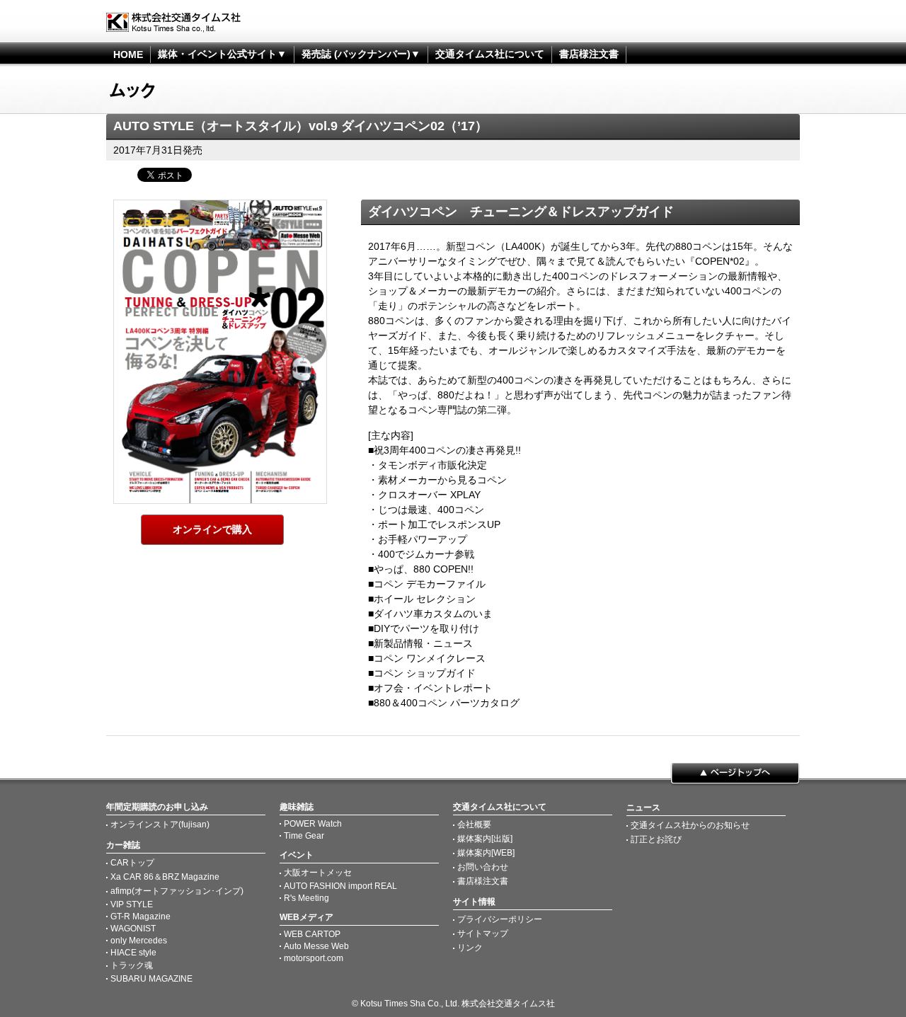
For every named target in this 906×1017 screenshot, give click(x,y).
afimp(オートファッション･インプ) (176, 891)
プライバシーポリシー (499, 919)
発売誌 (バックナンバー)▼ (361, 53)
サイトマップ (482, 933)
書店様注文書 (589, 53)
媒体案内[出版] (484, 839)
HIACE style (133, 953)
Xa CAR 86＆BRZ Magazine (164, 877)
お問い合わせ (482, 867)
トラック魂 (131, 965)
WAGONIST (133, 928)
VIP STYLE (131, 904)
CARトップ (132, 863)
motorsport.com (313, 958)
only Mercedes (138, 941)
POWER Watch (313, 824)
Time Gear (304, 836)
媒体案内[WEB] (486, 853)
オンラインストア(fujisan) (160, 824)
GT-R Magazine (140, 916)
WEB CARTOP (312, 934)
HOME (128, 54)
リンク (470, 948)
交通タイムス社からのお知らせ (690, 825)
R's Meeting (306, 898)
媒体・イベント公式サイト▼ (222, 53)
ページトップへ (735, 774)
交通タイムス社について (489, 53)
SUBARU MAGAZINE (151, 979)
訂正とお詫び (656, 839)
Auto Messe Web (316, 946)
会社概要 (474, 824)
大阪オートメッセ (318, 873)
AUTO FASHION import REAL (340, 886)
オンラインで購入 (212, 529)
